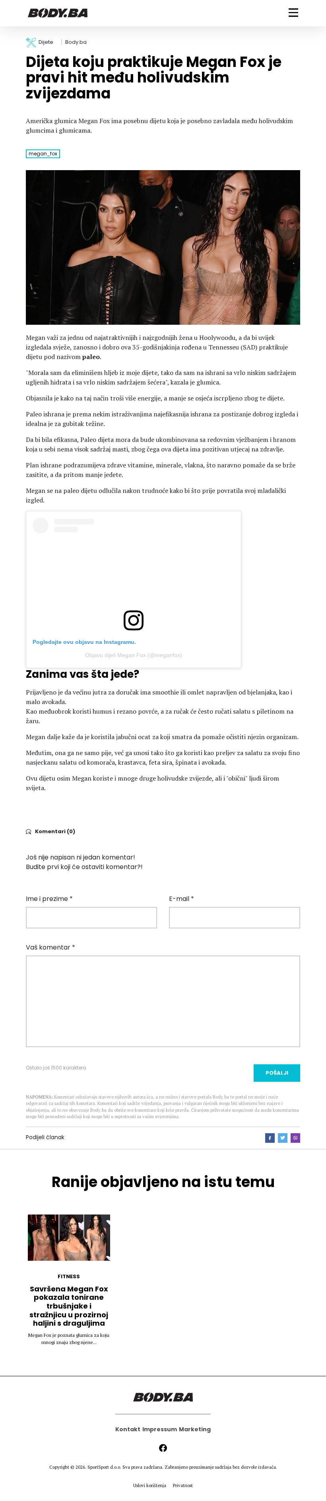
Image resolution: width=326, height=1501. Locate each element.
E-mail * (181, 898)
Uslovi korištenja (149, 1485)
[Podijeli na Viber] (295, 1138)
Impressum (159, 1429)
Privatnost (183, 1485)
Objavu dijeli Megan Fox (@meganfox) (133, 655)
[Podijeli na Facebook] (270, 1138)
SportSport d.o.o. (104, 1467)
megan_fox (43, 153)
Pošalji (277, 1073)
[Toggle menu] (293, 12)
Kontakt (127, 1429)
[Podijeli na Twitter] (282, 1138)
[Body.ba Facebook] (163, 1448)
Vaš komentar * (50, 947)
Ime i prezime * (49, 898)
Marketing (195, 1429)
